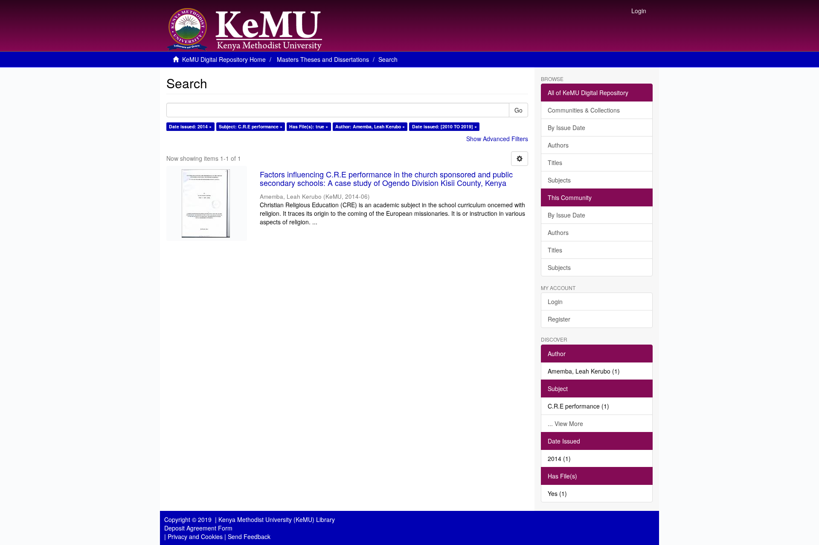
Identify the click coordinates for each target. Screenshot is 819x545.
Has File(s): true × (308, 126)
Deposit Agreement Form (198, 528)
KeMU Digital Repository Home (224, 59)
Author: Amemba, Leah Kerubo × (370, 126)
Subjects (559, 180)
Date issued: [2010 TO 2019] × (444, 126)
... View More (565, 423)
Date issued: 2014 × (190, 126)
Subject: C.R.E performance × (250, 126)
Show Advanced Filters (497, 138)
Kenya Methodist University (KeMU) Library (276, 519)
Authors (558, 145)
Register (559, 319)
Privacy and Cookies (195, 536)
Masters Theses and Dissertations (323, 59)
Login (555, 301)
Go (518, 110)
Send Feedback (249, 536)
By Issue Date (566, 127)
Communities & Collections (584, 110)
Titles (555, 162)
